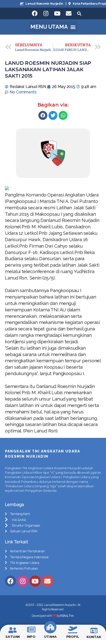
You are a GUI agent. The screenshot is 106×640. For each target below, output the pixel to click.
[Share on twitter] (53, 115)
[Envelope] (68, 13)
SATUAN (12, 637)
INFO (31, 637)
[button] (53, 27)
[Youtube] (57, 13)
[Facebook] (34, 13)
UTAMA (50, 637)
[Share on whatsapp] (63, 115)
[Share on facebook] (42, 115)
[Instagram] (46, 13)
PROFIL (72, 637)
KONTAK (94, 637)
